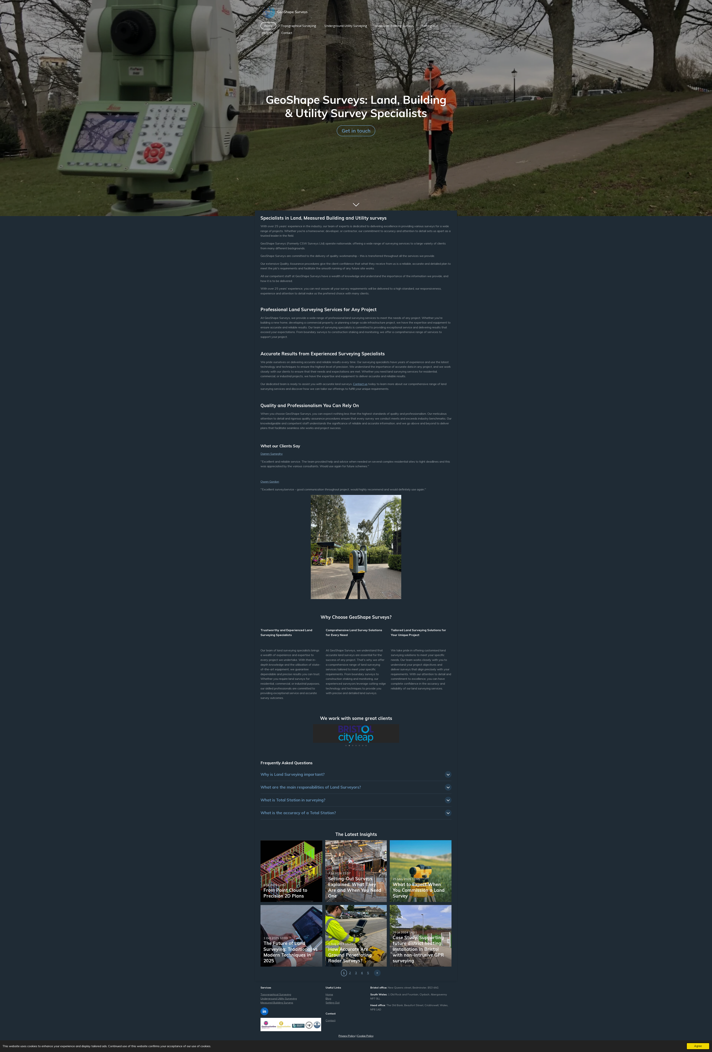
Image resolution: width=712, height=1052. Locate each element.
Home (329, 994)
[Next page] (377, 973)
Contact (330, 1020)
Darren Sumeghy (272, 454)
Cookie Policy (365, 1036)
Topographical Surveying (276, 994)
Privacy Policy (347, 1036)
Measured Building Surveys (277, 1002)
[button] (396, 727)
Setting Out (332, 1002)
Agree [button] (698, 1046)
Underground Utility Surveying (279, 998)
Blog (328, 998)
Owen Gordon (270, 481)
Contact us (360, 384)
